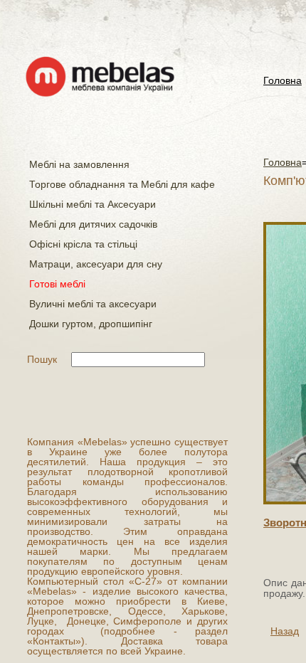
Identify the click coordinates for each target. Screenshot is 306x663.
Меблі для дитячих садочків (93, 224)
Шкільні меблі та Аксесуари (92, 204)
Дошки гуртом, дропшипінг (90, 323)
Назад (284, 631)
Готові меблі (57, 284)
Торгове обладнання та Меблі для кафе (122, 184)
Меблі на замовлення (79, 164)
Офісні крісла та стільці (83, 244)
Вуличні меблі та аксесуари (93, 303)
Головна (282, 80)
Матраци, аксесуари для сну (95, 264)
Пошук (42, 359)
